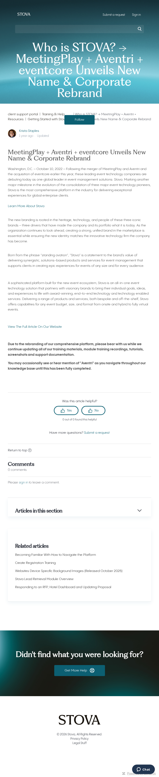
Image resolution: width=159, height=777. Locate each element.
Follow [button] (79, 119)
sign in (23, 482)
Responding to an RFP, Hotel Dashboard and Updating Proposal (63, 587)
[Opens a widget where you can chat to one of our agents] (143, 770)
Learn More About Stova (26, 206)
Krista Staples (29, 131)
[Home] (24, 17)
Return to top (17, 450)
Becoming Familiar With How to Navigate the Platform (55, 555)
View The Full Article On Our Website (35, 327)
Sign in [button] (136, 14)
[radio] (66, 410)
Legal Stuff (79, 743)
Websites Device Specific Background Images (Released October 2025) (68, 571)
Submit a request (114, 14)
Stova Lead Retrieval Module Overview (44, 579)
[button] (79, 670)
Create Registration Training (35, 563)
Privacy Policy (79, 738)
